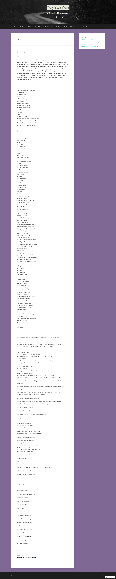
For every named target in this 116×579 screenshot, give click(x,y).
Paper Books (38, 26)
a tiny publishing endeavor (58, 13)
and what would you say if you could (91, 46)
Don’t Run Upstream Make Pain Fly (90, 42)
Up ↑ (104, 575)
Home (14, 26)
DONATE (85, 26)
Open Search (103, 26)
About (21, 26)
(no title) (84, 44)
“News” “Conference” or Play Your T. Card (68, 26)
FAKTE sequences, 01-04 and (89, 39)
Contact (29, 26)
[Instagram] (62, 16)
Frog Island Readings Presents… (89, 37)
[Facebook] (53, 16)
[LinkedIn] (56, 16)
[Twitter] (59, 16)
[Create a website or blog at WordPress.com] (11, 575)
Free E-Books (49, 26)
